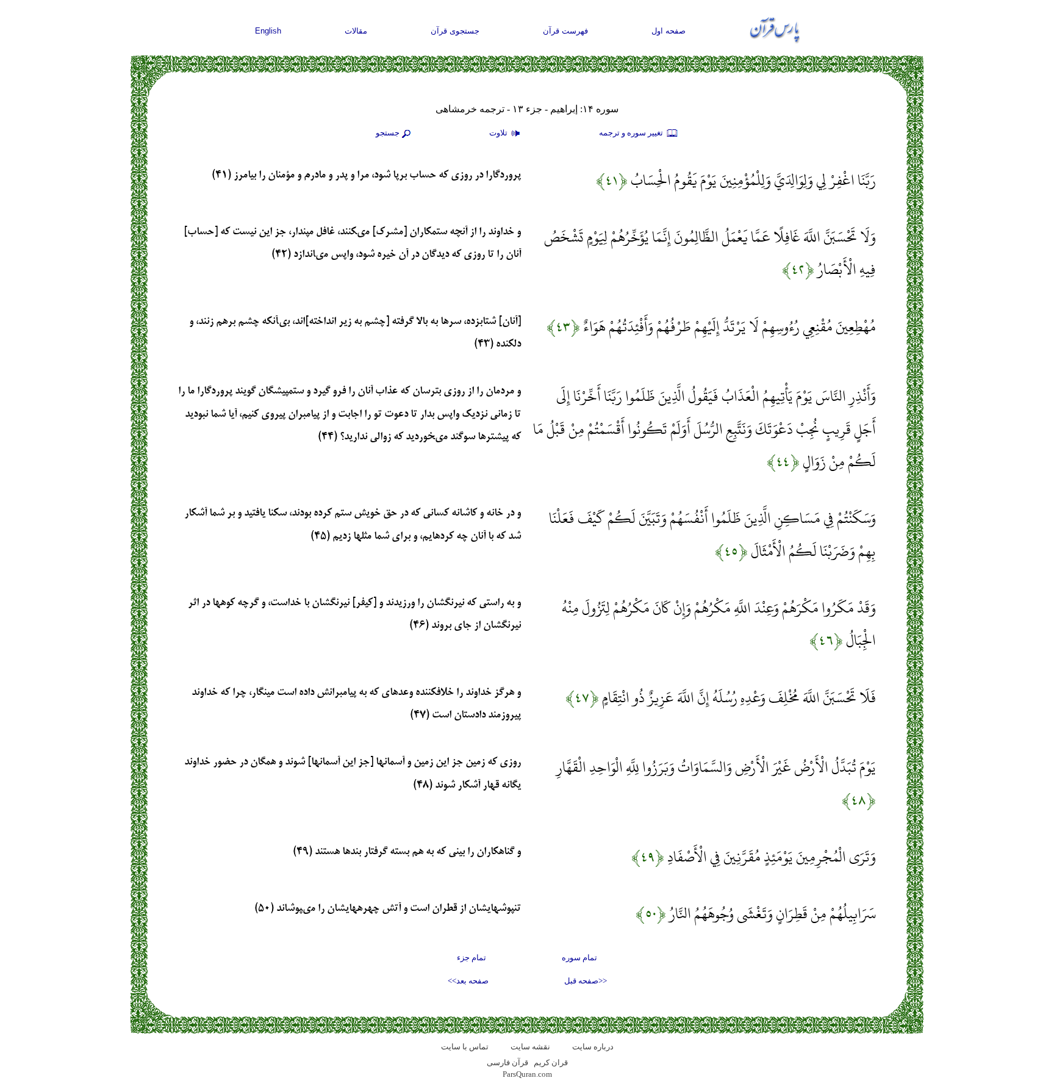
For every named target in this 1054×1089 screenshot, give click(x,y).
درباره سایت (593, 1046)
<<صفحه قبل (585, 980)
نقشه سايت (530, 1046)
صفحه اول (668, 30)
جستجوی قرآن (455, 30)
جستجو (388, 132)
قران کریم (551, 1062)
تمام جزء (471, 957)
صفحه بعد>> (468, 980)
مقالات (356, 30)
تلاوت (499, 132)
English (268, 30)
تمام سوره (579, 957)
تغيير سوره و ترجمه (632, 132)
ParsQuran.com (527, 1074)
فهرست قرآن (565, 30)
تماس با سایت (465, 1046)
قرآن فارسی (507, 1062)
